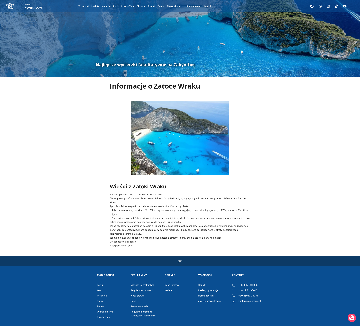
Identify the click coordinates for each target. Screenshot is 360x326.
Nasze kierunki (174, 6)
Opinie (161, 6)
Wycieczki (83, 6)
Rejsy (116, 6)
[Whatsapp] (320, 6)
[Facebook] (312, 6)
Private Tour (127, 6)
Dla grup (141, 6)
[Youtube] (344, 6)
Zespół (151, 6)
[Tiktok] (336, 6)
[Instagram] (328, 6)
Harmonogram (193, 6)
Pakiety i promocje (100, 6)
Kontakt (208, 6)
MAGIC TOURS (34, 6)
